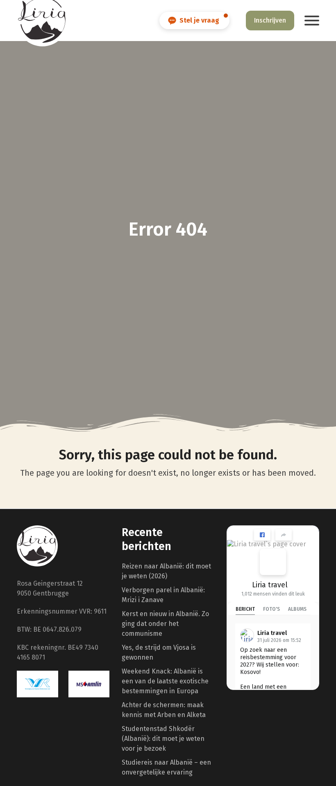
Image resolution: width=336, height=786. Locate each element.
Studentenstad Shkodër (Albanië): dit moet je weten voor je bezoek (163, 738)
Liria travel (270, 584)
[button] (311, 20)
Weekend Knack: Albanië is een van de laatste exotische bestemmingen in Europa (165, 681)
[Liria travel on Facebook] (273, 562)
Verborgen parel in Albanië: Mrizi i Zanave (163, 595)
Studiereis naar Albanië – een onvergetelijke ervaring (166, 767)
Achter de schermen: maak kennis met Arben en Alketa (164, 710)
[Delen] (283, 535)
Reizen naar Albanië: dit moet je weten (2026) (166, 571)
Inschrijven (270, 20)
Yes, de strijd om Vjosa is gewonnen (159, 652)
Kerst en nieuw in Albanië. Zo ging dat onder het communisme (165, 623)
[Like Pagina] (262, 535)
